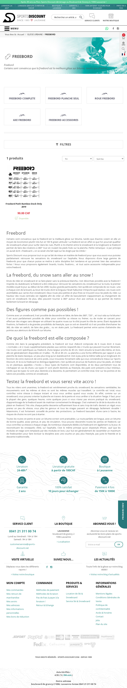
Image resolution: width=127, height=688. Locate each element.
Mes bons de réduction (17, 616)
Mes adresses (13, 605)
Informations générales (106, 584)
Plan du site (101, 624)
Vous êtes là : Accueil (15, 34)
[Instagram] (118, 28)
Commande (44, 583)
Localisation (64, 541)
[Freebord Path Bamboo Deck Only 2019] (24, 182)
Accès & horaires (104, 612)
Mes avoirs (11, 601)
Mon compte (15, 583)
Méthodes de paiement (47, 589)
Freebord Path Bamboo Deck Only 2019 (24, 205)
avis (67, 675)
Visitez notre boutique (23, 574)
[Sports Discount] (24, 17)
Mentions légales (104, 593)
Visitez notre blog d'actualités (104, 574)
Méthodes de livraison (47, 593)
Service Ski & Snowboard (78, 601)
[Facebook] (114, 28)
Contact (100, 616)
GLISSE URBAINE (35, 34)
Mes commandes (14, 589)
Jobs (98, 620)
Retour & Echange (45, 605)
